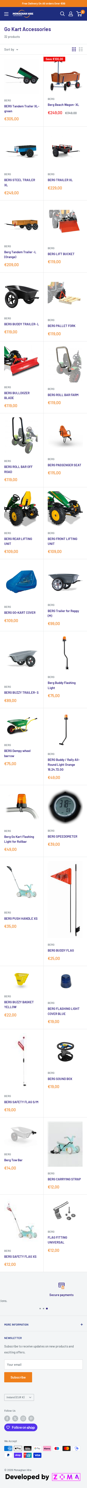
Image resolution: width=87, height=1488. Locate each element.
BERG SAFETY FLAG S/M (21, 1102)
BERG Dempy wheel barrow (17, 753)
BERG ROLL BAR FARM (63, 395)
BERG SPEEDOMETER (62, 836)
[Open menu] (6, 14)
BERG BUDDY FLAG (61, 950)
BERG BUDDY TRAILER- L (21, 324)
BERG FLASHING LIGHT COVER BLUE (64, 1011)
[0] (79, 13)
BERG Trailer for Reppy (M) (63, 613)
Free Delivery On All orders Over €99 (43, 3)
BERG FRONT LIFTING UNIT (62, 541)
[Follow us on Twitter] (15, 1418)
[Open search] (62, 13)
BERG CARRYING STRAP (64, 1179)
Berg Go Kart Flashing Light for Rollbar (19, 839)
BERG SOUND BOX (60, 1079)
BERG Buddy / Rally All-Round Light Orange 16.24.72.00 (64, 765)
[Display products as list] (81, 49)
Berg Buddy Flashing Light (62, 685)
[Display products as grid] (74, 49)
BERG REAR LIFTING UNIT (18, 541)
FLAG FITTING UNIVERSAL (57, 1239)
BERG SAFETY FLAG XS (20, 1256)
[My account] (71, 13)
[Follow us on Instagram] (23, 1418)
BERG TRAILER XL (60, 180)
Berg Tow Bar (13, 1160)
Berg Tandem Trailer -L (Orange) (20, 254)
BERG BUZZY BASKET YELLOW (19, 1004)
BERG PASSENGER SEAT (64, 465)
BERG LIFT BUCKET (61, 254)
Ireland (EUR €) (15, 1397)
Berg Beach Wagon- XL (63, 105)
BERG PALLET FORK (61, 326)
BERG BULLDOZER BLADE (17, 395)
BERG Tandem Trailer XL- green (21, 108)
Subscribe (18, 1377)
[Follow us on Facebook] (7, 1418)
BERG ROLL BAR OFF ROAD (18, 469)
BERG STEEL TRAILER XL (19, 182)
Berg (7, 100)
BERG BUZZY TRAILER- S (21, 692)
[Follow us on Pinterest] (31, 1418)
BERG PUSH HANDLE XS (21, 918)
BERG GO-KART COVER (19, 612)
